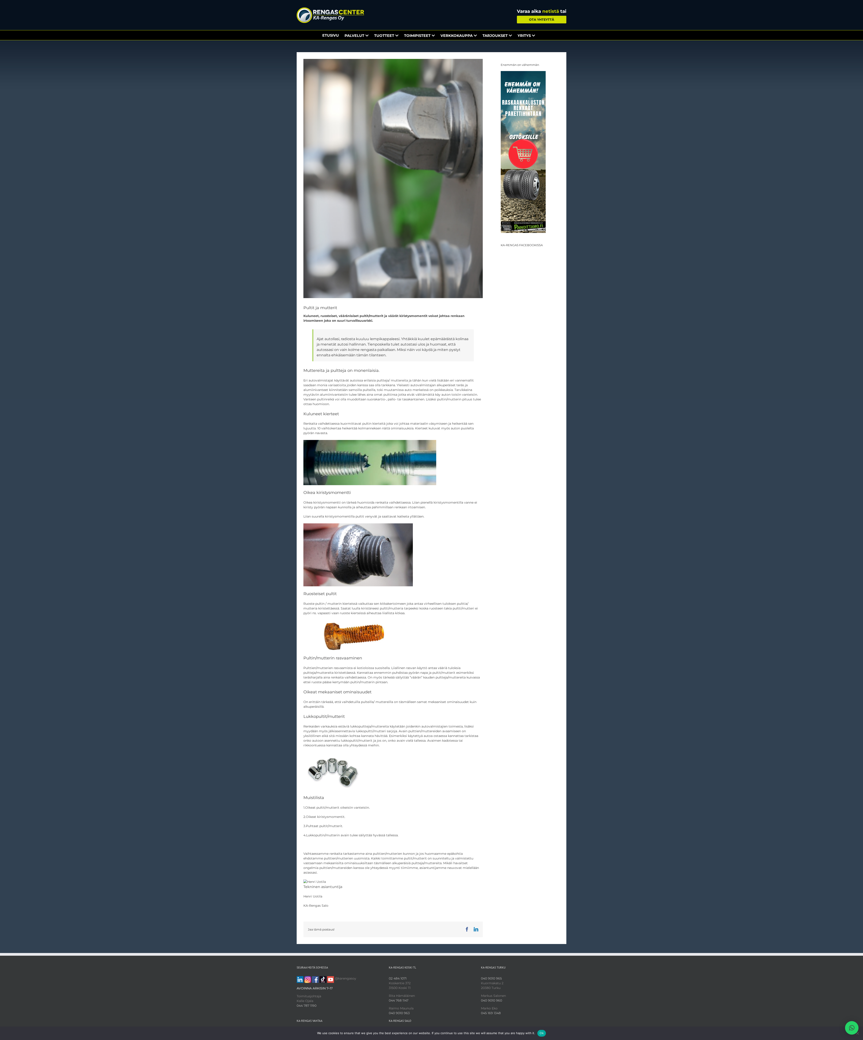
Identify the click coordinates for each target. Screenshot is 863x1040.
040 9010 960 (491, 1000)
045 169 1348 (491, 1013)
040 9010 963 (399, 1013)
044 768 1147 (398, 1000)
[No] (857, 1033)
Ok (542, 1033)
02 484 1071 (398, 978)
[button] (852, 1028)
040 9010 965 (491, 978)
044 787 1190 (306, 1006)
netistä (550, 11)
